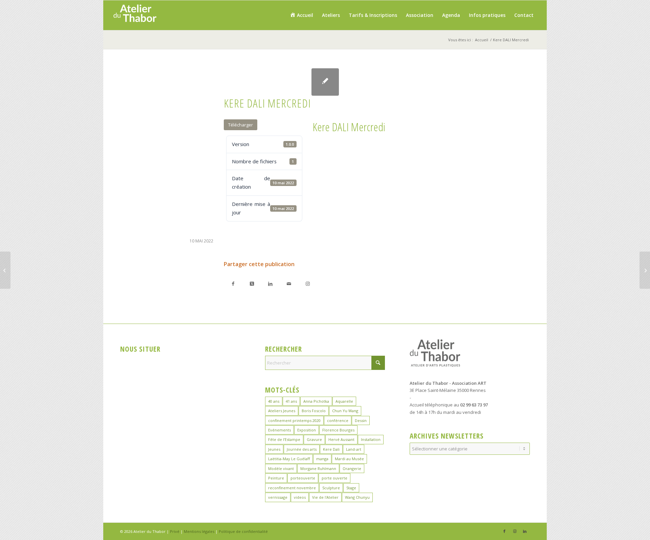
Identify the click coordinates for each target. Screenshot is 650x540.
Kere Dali (331, 449)
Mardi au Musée (349, 458)
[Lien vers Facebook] (504, 531)
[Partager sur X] (251, 283)
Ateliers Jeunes (281, 410)
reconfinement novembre (292, 487)
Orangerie (352, 468)
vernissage (277, 497)
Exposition (306, 429)
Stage (351, 487)
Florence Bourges (338, 429)
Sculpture (331, 487)
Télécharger (240, 125)
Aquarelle (344, 401)
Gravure (314, 439)
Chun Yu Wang (345, 410)
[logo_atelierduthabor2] (134, 15)
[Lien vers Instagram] (307, 283)
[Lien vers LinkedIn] (525, 531)
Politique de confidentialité (243, 531)
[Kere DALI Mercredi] (325, 82)
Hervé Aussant (341, 439)
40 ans (273, 401)
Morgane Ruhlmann (318, 468)
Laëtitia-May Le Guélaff (289, 458)
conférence (337, 420)
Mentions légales (199, 531)
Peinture (276, 477)
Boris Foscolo (314, 410)
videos (300, 497)
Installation (371, 439)
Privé (174, 531)
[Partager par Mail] (289, 283)
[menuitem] (301, 15)
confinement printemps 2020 (294, 420)
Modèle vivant (281, 468)
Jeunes (274, 449)
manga (322, 458)
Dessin (361, 420)
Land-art (353, 449)
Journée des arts (302, 449)
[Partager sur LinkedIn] (270, 283)
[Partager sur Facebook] (233, 283)
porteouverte (302, 477)
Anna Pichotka (316, 401)
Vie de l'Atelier (325, 497)
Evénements (279, 429)
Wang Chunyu (357, 497)
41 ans (291, 401)
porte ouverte (334, 477)
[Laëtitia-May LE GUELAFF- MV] (5, 270)
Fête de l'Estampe (284, 439)
